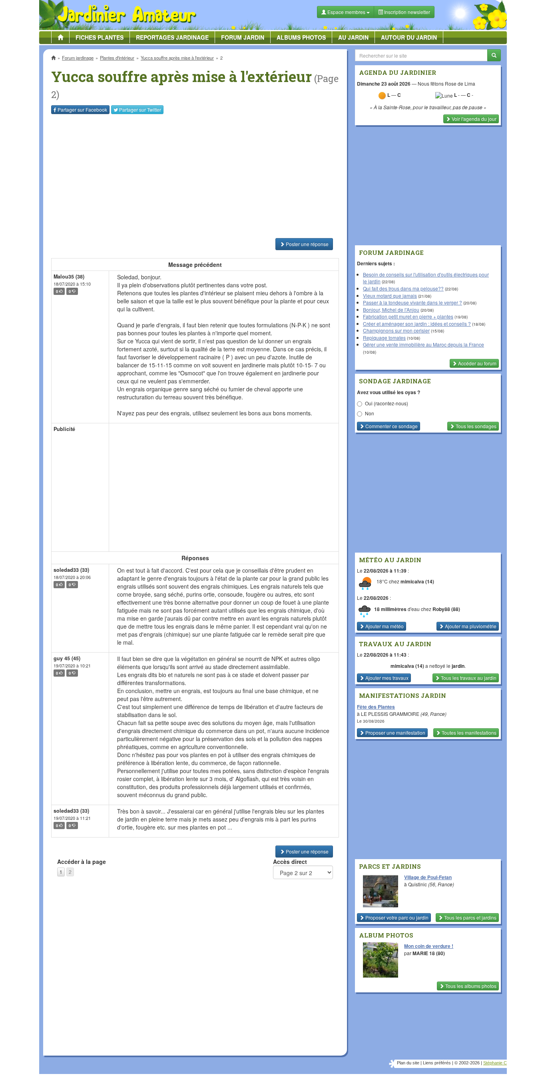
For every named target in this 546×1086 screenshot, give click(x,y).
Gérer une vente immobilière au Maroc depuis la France (423, 344)
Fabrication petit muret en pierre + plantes (408, 316)
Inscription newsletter (406, 11)
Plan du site (408, 1062)
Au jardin (353, 37)
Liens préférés (437, 1062)
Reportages (172, 37)
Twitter (140, 109)
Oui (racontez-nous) (386, 403)
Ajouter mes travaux (386, 677)
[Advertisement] (196, 176)
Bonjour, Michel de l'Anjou (391, 309)
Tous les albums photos (470, 985)
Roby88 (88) (446, 609)
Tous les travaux (468, 677)
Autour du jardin (409, 37)
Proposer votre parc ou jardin (396, 917)
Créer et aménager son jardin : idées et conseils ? (417, 323)
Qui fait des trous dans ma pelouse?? (403, 288)
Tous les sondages (475, 426)
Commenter (391, 426)
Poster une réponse (307, 243)
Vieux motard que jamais (390, 295)
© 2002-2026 (467, 1062)
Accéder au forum (476, 363)
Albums (301, 37)
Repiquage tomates (384, 337)
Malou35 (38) (69, 276)
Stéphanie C (495, 1062)
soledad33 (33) (71, 569)
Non (369, 413)
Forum (242, 37)
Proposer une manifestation (394, 732)
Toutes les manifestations (468, 732)
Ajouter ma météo (384, 626)
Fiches (100, 37)
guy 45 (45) (67, 658)
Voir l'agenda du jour (473, 118)
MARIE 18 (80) (428, 953)
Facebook (82, 109)
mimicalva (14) (417, 581)
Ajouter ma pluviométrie (470, 626)
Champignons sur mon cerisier (396, 330)
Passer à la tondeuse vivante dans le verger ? (412, 302)
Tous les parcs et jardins (469, 917)
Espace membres (346, 11)
